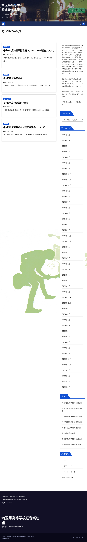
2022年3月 (66, 387)
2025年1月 (66, 230)
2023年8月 (66, 314)
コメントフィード (69, 472)
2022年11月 (66, 365)
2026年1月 (66, 168)
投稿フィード (67, 466)
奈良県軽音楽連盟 (69, 433)
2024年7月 (66, 258)
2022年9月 (66, 370)
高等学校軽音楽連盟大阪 (71, 428)
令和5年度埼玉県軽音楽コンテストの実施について (28, 50)
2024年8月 (66, 252)
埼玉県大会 (6, 46)
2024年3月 (66, 280)
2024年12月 (66, 236)
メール (75, 102)
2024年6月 (66, 264)
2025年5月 (66, 208)
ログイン (65, 460)
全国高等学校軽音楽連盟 (71, 444)
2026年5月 (66, 152)
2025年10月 (66, 185)
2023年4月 (66, 337)
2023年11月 (66, 303)
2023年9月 (66, 309)
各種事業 (6, 74)
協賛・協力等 (7, 99)
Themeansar (5, 538)
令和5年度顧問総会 (12, 78)
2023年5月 (66, 331)
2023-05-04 (9, 107)
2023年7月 (66, 320)
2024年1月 (66, 292)
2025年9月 (66, 191)
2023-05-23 (9, 54)
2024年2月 (66, 286)
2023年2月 (66, 348)
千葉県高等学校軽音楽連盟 (72, 416)
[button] (80, 24)
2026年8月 (66, 135)
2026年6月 (66, 146)
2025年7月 (66, 202)
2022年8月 (66, 376)
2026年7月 (66, 140)
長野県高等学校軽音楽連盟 (72, 422)
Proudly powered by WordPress (11, 536)
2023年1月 (66, 353)
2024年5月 (66, 269)
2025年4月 (66, 213)
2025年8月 (66, 196)
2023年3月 (66, 342)
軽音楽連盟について (79, 537)
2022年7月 (66, 381)
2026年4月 (66, 157)
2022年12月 (66, 359)
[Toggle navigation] (41, 24)
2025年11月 (66, 180)
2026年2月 (66, 163)
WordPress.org (67, 477)
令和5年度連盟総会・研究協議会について (24, 127)
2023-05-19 (9, 82)
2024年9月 (66, 247)
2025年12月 (66, 174)
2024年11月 (66, 241)
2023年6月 (66, 325)
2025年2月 (66, 224)
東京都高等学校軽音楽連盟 (72, 403)
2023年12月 (66, 297)
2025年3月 (66, 219)
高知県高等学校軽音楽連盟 (72, 439)
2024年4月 (66, 275)
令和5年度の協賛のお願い (16, 102)
